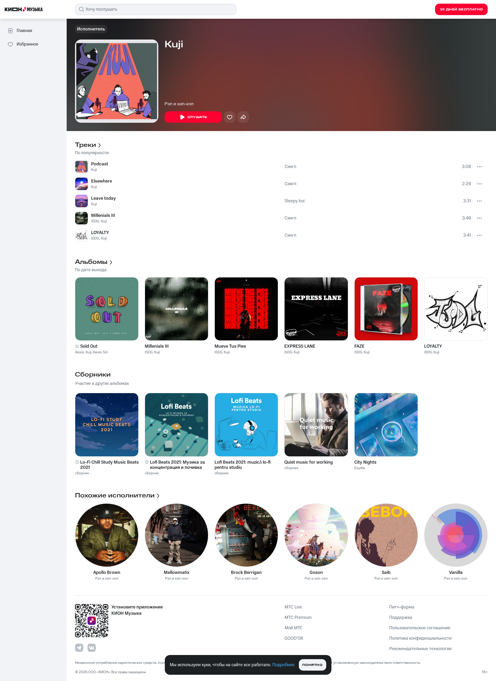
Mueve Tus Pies (230, 346)
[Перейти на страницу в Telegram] (79, 648)
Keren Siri (100, 352)
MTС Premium (298, 617)
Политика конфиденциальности (420, 638)
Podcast (99, 164)
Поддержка (400, 617)
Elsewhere (101, 181)
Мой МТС (294, 628)
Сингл (290, 167)
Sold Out (88, 346)
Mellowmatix (177, 572)
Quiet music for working (308, 462)
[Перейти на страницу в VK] (91, 648)
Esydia (359, 468)
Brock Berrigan (246, 572)
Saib (386, 572)
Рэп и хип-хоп (179, 104)
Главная (24, 31)
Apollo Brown (106, 572)
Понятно (312, 665)
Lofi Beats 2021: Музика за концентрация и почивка (177, 465)
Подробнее (283, 665)
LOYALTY (100, 233)
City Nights (365, 462)
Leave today (103, 198)
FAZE (359, 346)
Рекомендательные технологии (420, 649)
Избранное (27, 44)
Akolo (79, 352)
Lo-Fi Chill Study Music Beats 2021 (109, 465)
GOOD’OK (294, 638)
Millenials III (103, 215)
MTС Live (293, 607)
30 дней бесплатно (461, 9)
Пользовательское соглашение (419, 628)
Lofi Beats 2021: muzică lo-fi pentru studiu (243, 465)
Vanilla (456, 572)
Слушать (197, 117)
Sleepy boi (295, 201)
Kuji (94, 169)
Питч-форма (401, 607)
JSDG (95, 221)
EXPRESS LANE (299, 346)
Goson (316, 572)
